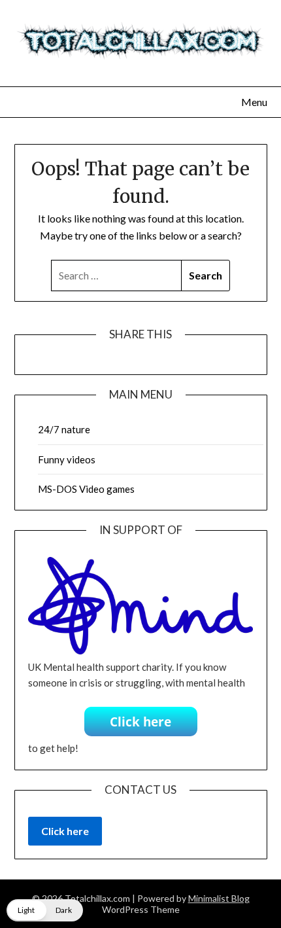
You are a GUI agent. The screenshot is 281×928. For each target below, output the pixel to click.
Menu (254, 102)
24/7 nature (64, 429)
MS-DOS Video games (86, 489)
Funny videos (66, 459)
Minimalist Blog (219, 898)
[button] (45, 910)
